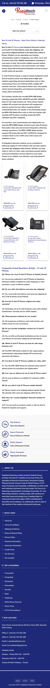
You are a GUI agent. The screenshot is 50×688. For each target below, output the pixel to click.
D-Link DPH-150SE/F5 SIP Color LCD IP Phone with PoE (12, 190)
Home (12, 19)
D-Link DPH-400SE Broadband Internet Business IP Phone (37, 240)
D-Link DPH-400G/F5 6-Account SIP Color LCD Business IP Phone (12, 240)
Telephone (18, 19)
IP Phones (25, 19)
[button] (3, 11)
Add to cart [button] (8, 206)
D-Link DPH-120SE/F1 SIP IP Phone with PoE (36, 189)
